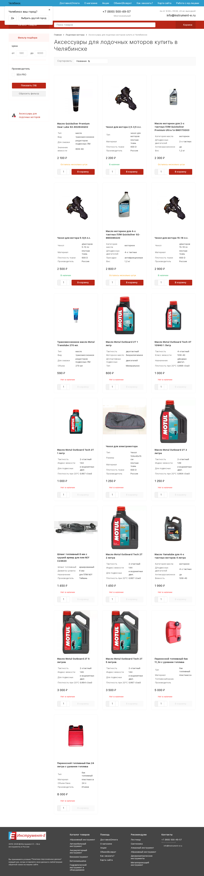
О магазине (90, 3)
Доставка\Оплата (70, 3)
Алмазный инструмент (142, 848)
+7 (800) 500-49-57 (116, 11)
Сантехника (137, 844)
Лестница (136, 839)
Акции (105, 3)
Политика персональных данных (46, 859)
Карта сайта (164, 3)
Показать (26, 85)
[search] (151, 25)
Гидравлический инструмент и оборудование (78, 867)
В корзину (83, 171)
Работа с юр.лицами (187, 3)
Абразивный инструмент (82, 839)
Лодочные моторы (75, 35)
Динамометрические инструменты (142, 857)
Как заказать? (145, 3)
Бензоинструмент (79, 857)
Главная (58, 35)
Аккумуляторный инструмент (78, 851)
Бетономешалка (78, 861)
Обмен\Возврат (123, 3)
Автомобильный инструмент (78, 845)
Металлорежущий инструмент (140, 863)
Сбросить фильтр (29, 93)
